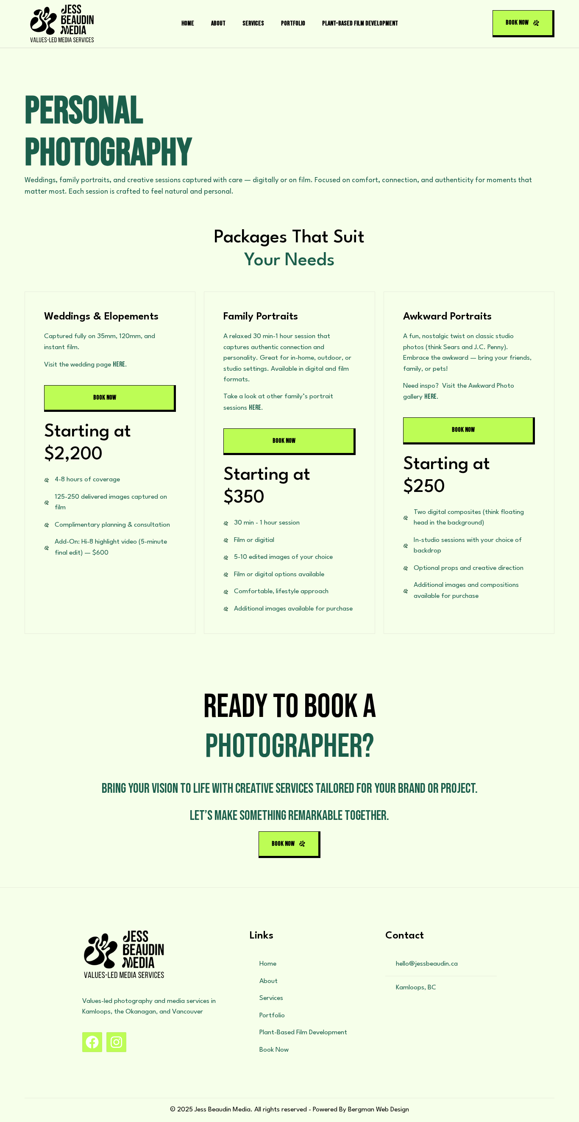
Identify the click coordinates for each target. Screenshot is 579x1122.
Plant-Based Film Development (360, 23)
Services (253, 23)
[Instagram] (116, 1042)
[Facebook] (92, 1042)
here (119, 364)
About (218, 23)
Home (187, 23)
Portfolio (293, 23)
